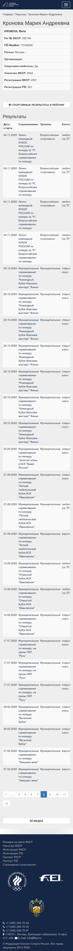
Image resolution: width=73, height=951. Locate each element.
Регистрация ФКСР (14, 849)
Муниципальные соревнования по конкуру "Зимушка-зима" (29, 756)
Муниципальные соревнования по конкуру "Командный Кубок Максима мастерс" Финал (29, 277)
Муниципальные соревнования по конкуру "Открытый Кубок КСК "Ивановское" (29, 572)
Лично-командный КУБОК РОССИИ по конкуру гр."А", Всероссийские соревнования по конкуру (28, 148)
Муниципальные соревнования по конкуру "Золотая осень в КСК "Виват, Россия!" (29, 458)
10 (56, 794)
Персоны (20, 14)
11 (64, 794)
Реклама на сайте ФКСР (18, 842)
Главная (8, 14)
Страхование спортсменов (19, 864)
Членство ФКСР (12, 845)
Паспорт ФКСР (12, 857)
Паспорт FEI (10, 861)
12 (6, 803)
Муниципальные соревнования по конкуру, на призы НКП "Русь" (29, 648)
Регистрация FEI (13, 853)
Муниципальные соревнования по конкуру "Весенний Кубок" (29, 714)
